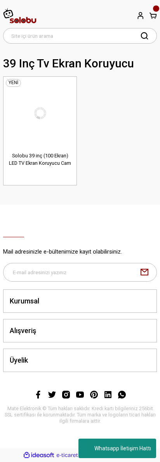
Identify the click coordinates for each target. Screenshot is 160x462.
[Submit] (144, 272)
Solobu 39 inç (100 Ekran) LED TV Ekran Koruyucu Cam (40, 159)
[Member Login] (140, 15)
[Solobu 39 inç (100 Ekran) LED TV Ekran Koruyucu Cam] (40, 113)
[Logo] (20, 15)
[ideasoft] (38, 455)
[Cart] (153, 15)
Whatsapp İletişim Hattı (122, 448)
